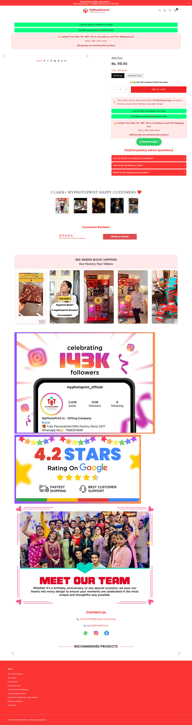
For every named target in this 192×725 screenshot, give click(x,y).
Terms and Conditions (18, 689)
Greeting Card (134, 75)
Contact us (13, 681)
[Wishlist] (169, 10)
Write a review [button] (120, 236)
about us (12, 677)
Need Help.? (151, 141)
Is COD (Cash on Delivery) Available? (133, 158)
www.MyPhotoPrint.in (97, 625)
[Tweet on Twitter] (48, 60)
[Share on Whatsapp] (62, 60)
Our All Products (15, 674)
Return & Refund (15, 701)
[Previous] (58, 205)
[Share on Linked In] (55, 60)
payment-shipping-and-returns (23, 697)
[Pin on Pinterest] (51, 60)
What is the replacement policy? (131, 172)
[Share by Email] (65, 60)
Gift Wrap (118, 75)
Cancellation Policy (17, 693)
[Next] (134, 205)
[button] (175, 10)
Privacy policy (14, 685)
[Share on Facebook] (44, 60)
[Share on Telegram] (58, 60)
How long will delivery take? (128, 165)
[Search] (159, 10)
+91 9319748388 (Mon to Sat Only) (97, 619)
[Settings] (164, 10)
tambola (12, 705)
